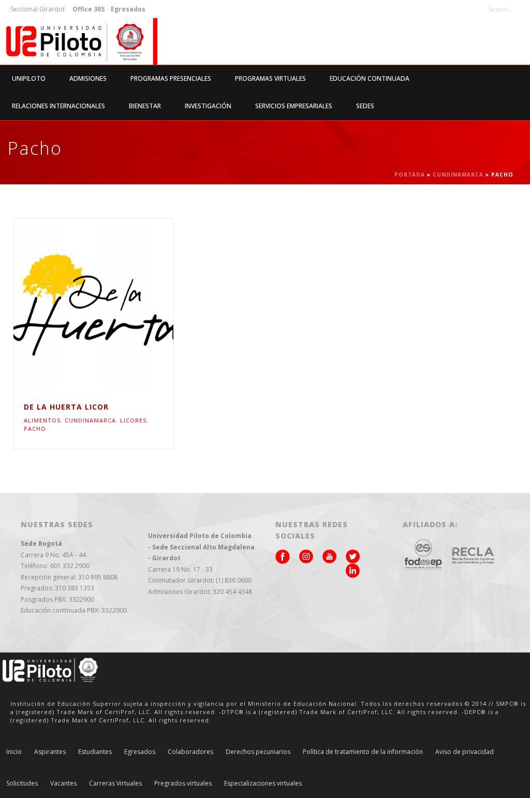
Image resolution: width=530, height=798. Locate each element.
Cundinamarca (458, 174)
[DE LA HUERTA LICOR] (113, 305)
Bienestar (145, 105)
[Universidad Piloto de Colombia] (78, 41)
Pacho (35, 428)
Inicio (14, 752)
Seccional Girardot (37, 9)
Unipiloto (29, 78)
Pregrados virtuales (183, 783)
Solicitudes (22, 783)
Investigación (208, 105)
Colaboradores (190, 752)
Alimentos (42, 420)
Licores (133, 420)
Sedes (365, 105)
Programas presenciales (170, 78)
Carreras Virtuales (115, 783)
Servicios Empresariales (293, 105)
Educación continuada (369, 78)
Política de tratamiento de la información (363, 752)
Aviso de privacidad (464, 752)
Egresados (139, 752)
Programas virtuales (270, 78)
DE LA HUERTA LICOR (66, 407)
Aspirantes (50, 752)
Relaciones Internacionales (58, 105)
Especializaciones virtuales (263, 783)
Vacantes (63, 783)
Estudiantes (95, 752)
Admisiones (88, 78)
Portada (409, 174)
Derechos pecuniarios (258, 752)
